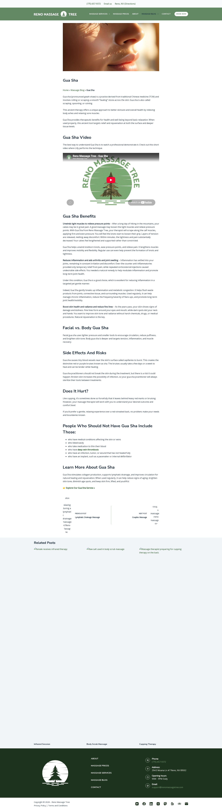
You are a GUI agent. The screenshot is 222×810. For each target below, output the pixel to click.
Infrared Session (42, 744)
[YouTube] (137, 803)
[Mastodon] (165, 803)
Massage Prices (121, 14)
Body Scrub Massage (97, 744)
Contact (166, 14)
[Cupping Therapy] (163, 643)
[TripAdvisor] (179, 803)
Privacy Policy (40, 805)
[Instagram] (158, 803)
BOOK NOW (181, 14)
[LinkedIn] (151, 803)
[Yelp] (172, 803)
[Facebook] (144, 803)
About (135, 14)
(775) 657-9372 (159, 761)
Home (66, 90)
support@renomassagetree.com (167, 787)
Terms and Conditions (58, 805)
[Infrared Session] (58, 643)
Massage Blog (149, 14)
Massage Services (98, 14)
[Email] (186, 803)
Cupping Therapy (147, 744)
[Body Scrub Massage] (111, 643)
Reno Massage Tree (61, 802)
